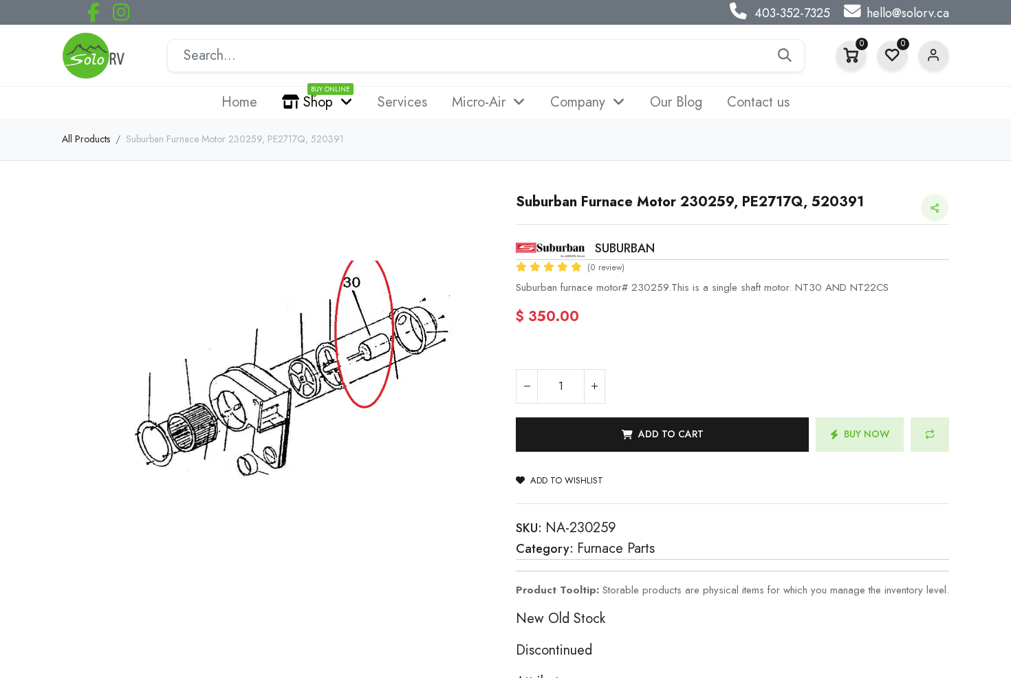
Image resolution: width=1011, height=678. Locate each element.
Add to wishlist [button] (566, 480)
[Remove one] (527, 386)
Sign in (933, 56)
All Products (86, 139)
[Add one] (594, 386)
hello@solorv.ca (908, 13)
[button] (662, 434)
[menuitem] (239, 102)
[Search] (785, 55)
